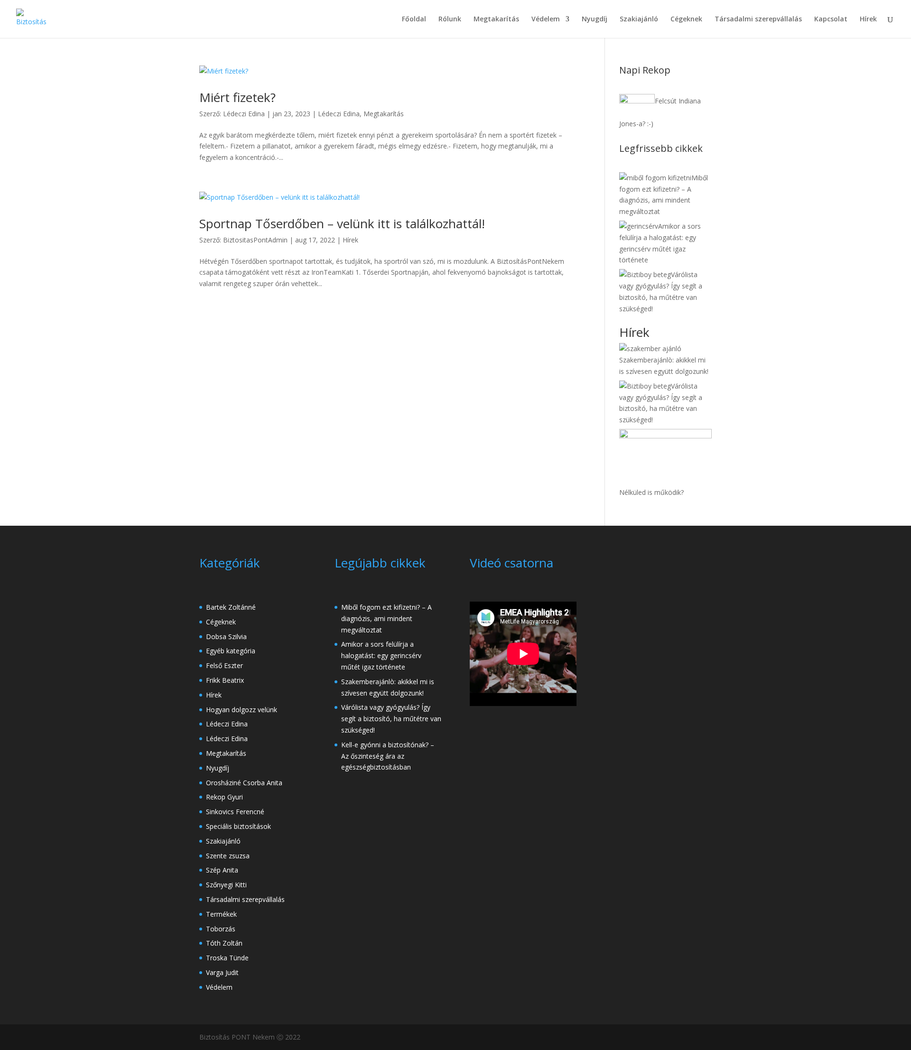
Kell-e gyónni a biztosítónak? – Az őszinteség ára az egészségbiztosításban (387, 756)
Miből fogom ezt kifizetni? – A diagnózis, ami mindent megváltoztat (386, 618)
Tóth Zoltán (224, 943)
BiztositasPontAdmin (255, 239)
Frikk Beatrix (225, 680)
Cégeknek (686, 19)
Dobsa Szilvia (226, 636)
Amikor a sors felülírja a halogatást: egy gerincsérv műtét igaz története (381, 655)
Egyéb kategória (230, 650)
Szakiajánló (639, 19)
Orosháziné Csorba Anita (244, 782)
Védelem (545, 19)
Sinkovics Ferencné (235, 811)
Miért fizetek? (237, 97)
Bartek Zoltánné (231, 607)
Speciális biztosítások (238, 826)
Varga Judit (222, 972)
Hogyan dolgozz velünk (241, 709)
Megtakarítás (496, 19)
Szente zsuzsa (228, 855)
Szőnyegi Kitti (226, 884)
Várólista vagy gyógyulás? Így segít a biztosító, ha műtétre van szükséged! (391, 718)
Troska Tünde (227, 957)
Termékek (221, 914)
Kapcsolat (830, 19)
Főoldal (414, 19)
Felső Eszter (224, 665)
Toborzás (220, 928)
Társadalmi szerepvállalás (758, 19)
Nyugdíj (594, 19)
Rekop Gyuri (224, 796)
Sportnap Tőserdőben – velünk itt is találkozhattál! (342, 223)
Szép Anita (222, 869)
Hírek (868, 19)
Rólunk (449, 19)
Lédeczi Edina (244, 113)
